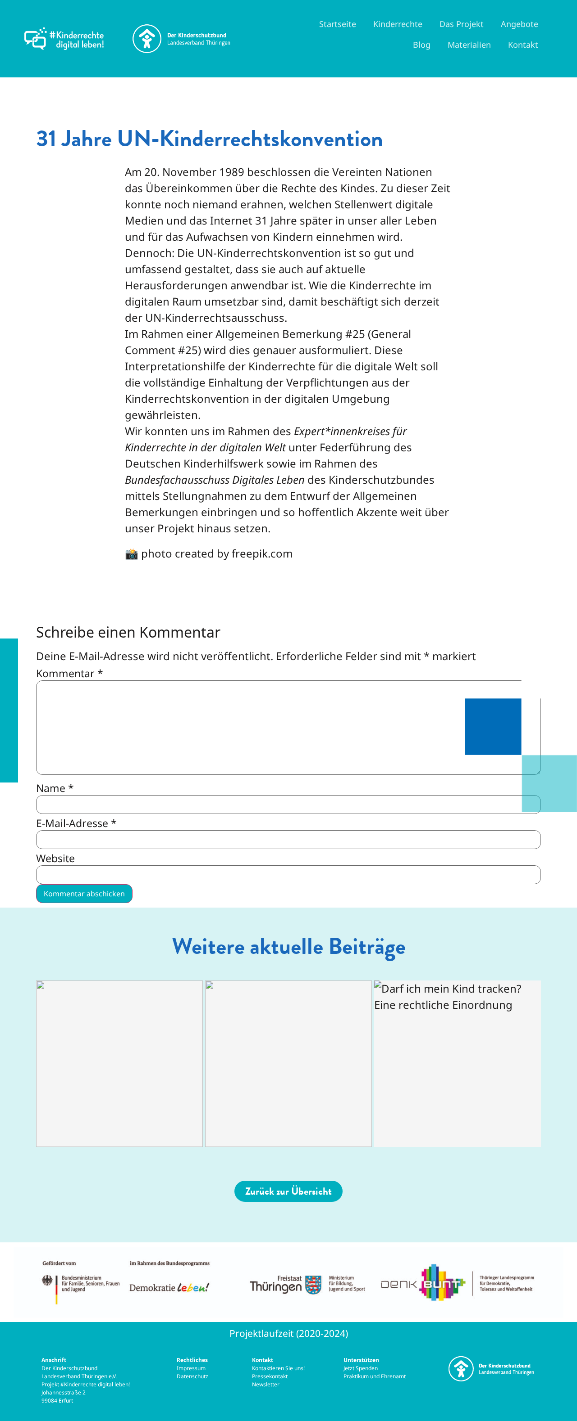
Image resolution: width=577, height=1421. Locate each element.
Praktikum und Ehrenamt (374, 1376)
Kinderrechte (397, 23)
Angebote (519, 23)
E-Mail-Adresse (76, 823)
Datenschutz (192, 1376)
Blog (421, 44)
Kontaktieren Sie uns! (278, 1368)
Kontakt (523, 44)
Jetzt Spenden (360, 1368)
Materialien (469, 44)
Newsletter (265, 1384)
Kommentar (69, 673)
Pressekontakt (270, 1376)
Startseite (337, 23)
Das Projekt (462, 23)
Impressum (192, 1368)
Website (55, 858)
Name (55, 788)
